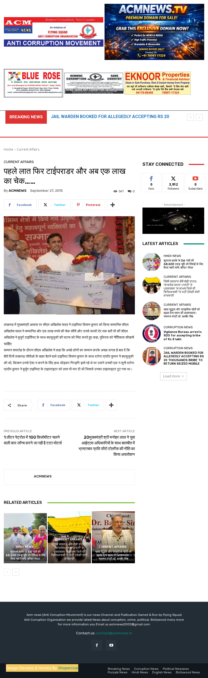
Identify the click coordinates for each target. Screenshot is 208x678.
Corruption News (178, 327)
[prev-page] (7, 572)
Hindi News (25, 546)
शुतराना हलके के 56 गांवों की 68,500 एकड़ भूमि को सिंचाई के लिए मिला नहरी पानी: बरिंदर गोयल (25, 555)
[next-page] (15, 572)
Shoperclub (68, 668)
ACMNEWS (18, 190)
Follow (173, 177)
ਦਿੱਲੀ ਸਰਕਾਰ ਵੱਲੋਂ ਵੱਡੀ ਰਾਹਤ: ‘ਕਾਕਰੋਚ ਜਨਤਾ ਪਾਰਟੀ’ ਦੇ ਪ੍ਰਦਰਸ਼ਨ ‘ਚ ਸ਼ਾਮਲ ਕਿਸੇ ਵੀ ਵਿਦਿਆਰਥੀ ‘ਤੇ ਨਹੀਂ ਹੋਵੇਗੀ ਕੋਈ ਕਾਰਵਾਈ (69, 552)
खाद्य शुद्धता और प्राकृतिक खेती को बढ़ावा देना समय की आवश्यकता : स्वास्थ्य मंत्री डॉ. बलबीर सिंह (113, 555)
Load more (171, 376)
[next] (199, 117)
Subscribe (195, 177)
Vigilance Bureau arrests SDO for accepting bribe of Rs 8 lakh (183, 335)
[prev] (190, 117)
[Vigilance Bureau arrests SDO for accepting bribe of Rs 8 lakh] (151, 333)
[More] (112, 204)
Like (151, 177)
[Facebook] (97, 645)
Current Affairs (28, 149)
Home (8, 149)
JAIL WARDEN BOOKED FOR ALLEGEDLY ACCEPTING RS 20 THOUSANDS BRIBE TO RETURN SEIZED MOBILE (184, 358)
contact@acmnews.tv (114, 633)
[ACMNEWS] (19, 477)
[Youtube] (111, 645)
